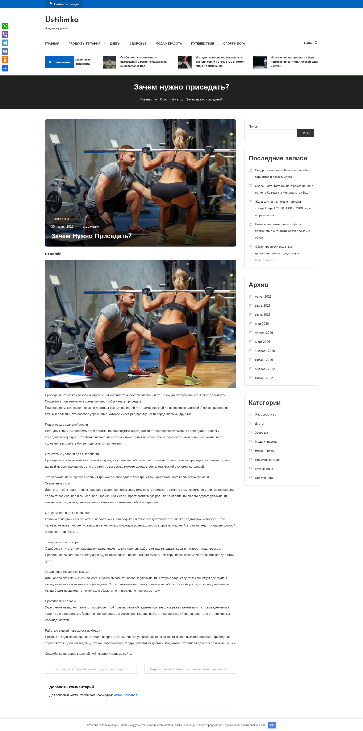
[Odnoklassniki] (5, 59)
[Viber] (5, 34)
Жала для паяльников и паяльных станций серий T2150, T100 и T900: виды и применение (208, 61)
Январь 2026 (264, 360)
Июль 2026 (263, 305)
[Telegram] (5, 43)
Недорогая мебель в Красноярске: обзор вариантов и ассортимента (283, 173)
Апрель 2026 (264, 333)
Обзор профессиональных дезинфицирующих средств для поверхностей (277, 253)
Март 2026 (262, 342)
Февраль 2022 (265, 369)
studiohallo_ (92, 226)
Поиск (308, 43)
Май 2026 (262, 324)
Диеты (115, 43)
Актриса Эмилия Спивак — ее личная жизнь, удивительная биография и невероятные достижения (193, 669)
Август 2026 (263, 296)
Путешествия (202, 43)
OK (272, 725)
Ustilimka (62, 20)
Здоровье (138, 43)
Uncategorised (265, 414)
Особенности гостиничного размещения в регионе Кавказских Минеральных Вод (132, 61)
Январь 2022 (264, 378)
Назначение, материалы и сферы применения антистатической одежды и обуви (285, 61)
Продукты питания (84, 43)
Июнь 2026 (263, 315)
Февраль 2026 (265, 351)
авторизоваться (125, 695)
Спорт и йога (234, 43)
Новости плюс (264, 451)
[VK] (5, 51)
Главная (52, 43)
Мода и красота (169, 43)
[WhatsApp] (5, 26)
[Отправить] (5, 68)
